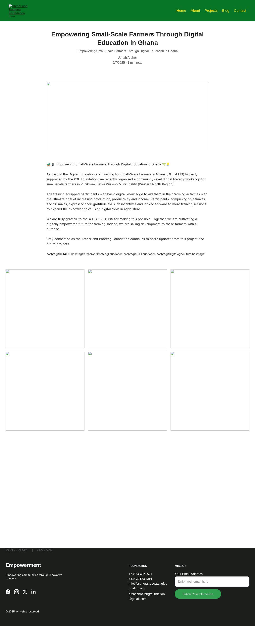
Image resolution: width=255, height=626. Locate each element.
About (195, 11)
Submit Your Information (198, 594)
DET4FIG (64, 254)
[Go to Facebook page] (8, 591)
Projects (211, 11)
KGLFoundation (146, 254)
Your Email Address (189, 574)
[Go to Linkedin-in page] (33, 591)
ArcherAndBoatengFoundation (103, 254)
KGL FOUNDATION (100, 219)
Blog (225, 11)
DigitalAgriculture (180, 254)
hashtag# (53, 254)
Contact (240, 11)
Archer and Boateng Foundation (105, 239)
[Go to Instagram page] (16, 591)
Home (181, 11)
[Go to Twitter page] (25, 591)
